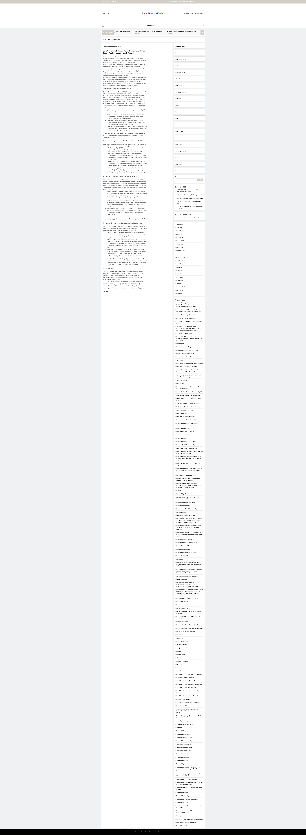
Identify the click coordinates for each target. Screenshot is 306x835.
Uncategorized (180, 816)
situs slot (178, 98)
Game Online (179, 360)
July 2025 (178, 264)
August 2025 (179, 260)
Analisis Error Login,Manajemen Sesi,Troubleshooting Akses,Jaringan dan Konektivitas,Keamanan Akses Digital (187, 304)
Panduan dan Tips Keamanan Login (185, 515)
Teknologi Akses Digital (182, 754)
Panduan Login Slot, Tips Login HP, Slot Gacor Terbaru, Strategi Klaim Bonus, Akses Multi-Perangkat (188, 527)
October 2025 (180, 254)
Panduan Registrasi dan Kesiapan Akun (186, 556)
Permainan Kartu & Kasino (183, 608)
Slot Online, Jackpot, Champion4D (185, 677)
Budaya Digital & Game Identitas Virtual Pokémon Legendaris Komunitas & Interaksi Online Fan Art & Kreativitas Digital (189, 338)
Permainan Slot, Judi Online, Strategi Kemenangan (189, 628)
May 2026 (179, 231)
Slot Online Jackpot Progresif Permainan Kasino (189, 674)
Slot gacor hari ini (181, 92)
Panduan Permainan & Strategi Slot (185, 549)
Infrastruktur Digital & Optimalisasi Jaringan (188, 395)
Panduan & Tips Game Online (184, 494)
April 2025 (179, 273)
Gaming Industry (180, 383)
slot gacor (179, 85)
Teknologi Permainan (182, 792)
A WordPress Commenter (183, 218)
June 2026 (179, 227)
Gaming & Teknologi (181, 380)
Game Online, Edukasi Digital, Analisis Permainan (189, 363)
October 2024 (180, 293)
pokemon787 (179, 634)
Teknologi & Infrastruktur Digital (184, 741)
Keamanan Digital (181, 438)
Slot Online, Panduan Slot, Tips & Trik (186, 687)
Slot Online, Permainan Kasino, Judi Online (187, 696)
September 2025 (180, 257)
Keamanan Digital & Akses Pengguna (186, 441)
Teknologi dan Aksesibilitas (183, 757)
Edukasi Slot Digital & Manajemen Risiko (187, 350)
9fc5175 (106, 56)
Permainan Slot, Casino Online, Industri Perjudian (189, 625)
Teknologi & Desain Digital (183, 734)
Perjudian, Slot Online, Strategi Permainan (187, 598)
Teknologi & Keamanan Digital (184, 744)
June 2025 (179, 267)
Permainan (179, 605)
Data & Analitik (180, 343)
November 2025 (180, 250)
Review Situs (179, 638)
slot (177, 52)
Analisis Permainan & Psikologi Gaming (186, 318)
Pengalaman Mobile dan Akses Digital (186, 576)
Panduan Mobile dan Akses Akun (185, 539)
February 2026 (180, 241)
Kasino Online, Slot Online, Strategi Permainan (188, 407)
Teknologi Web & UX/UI (182, 802)
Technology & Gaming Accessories (185, 721)
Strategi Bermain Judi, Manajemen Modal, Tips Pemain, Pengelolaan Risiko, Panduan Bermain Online (188, 710)
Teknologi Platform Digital (183, 796)
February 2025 (180, 280)
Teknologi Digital (180, 764)
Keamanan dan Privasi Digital (184, 435)
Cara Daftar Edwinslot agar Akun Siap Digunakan (190, 198)
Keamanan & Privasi (181, 413)
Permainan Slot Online (182, 621)
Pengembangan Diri (181, 579)
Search (177, 177)
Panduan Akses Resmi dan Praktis (185, 502)
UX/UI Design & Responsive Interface (186, 822)
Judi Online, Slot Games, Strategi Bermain (187, 403)
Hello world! (195, 218)
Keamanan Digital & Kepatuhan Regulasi (187, 445)
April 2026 (179, 234)
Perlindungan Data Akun (182, 601)
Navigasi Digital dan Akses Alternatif (186, 475)
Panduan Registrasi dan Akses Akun (186, 552)
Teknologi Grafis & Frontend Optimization (187, 779)
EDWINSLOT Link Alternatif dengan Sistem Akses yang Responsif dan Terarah (173, 1)
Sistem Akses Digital (182, 641)
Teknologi (179, 727)
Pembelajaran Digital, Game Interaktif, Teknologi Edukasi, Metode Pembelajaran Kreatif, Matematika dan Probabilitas (189, 571)
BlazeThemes (163, 832)
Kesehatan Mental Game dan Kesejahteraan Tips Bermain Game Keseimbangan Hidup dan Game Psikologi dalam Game (189, 470)
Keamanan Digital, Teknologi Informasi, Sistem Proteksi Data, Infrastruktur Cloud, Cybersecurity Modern (189, 458)
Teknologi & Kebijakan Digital (184, 747)
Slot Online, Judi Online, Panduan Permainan (188, 681)
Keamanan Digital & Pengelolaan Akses (186, 448)
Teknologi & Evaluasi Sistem (184, 737)
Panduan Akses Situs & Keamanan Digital (187, 509)
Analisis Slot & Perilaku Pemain (184, 333)
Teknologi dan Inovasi (182, 760)
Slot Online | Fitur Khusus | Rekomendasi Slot (188, 671)
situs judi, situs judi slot (182, 648)
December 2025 (180, 247)
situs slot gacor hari (181, 658)
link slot (178, 79)
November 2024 (180, 290)
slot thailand (179, 131)
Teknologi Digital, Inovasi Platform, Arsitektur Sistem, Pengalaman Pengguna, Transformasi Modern (188, 768)
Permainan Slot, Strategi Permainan (185, 631)
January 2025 (179, 283)
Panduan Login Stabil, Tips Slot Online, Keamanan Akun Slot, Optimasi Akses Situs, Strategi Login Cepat (189, 534)
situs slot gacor (180, 66)
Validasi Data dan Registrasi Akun (185, 826)
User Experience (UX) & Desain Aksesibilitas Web (189, 819)
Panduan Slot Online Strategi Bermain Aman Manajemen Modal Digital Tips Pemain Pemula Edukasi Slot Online (188, 564)
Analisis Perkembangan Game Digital (186, 315)
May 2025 (179, 270)
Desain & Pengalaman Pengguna (184, 347)
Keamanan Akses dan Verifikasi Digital (186, 420)
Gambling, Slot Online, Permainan (185, 353)
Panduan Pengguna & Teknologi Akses (186, 542)
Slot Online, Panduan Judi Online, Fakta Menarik (189, 684)
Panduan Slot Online (181, 559)
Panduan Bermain (181, 512)
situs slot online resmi (182, 661)
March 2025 (179, 277)
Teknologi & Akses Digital (183, 731)
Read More (105, 291)
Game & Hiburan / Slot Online (184, 357)
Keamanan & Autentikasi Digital (184, 410)
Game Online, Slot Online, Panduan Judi (186, 366)
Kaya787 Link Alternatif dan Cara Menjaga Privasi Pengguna (147, 31)
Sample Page (151, 26)
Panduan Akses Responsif (183, 505)
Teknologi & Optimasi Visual (183, 750)
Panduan (178, 490)
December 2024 (180, 287)
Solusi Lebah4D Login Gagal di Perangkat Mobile (190, 195)
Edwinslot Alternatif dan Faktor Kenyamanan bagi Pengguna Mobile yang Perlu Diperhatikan (194, 31)
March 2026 (179, 237)
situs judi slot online (181, 644)
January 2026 (179, 244)
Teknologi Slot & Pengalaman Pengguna (187, 799)
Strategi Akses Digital (182, 706)
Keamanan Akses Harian (182, 428)
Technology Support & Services (184, 724)
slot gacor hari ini (181, 59)
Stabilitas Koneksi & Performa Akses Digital (188, 702)
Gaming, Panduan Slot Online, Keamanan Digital (189, 392)
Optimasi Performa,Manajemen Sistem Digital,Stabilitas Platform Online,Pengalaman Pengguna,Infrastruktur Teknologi (188, 485)
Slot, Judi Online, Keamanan (183, 699)
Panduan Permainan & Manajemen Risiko (187, 546)
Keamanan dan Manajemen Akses (185, 431)
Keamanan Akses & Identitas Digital (185, 416)
